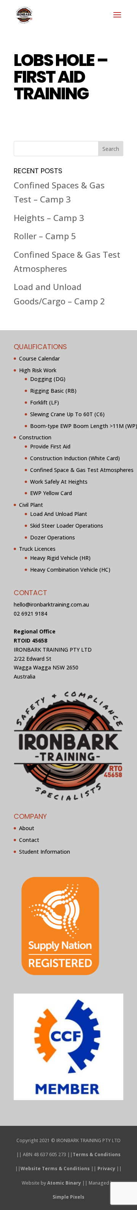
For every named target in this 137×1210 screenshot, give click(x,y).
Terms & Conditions (97, 1154)
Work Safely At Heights (59, 481)
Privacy (106, 1168)
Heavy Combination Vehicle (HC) (70, 569)
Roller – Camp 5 (45, 235)
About (26, 828)
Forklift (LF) (44, 402)
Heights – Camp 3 (49, 217)
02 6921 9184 (30, 613)
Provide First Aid (50, 446)
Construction (35, 437)
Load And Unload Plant (58, 513)
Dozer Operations (52, 537)
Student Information (44, 851)
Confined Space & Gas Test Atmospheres (82, 469)
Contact (29, 839)
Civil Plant (31, 504)
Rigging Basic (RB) (53, 390)
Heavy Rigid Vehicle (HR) (60, 557)
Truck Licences (37, 548)
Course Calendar (39, 358)
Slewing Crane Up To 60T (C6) (67, 414)
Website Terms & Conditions (55, 1168)
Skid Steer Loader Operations (66, 525)
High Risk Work (37, 370)
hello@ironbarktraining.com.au (51, 604)
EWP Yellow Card (51, 493)
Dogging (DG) (47, 378)
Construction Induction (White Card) (75, 458)
